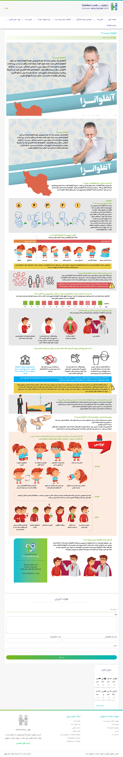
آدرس (117, 731)
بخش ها (100, 19)
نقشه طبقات (76, 731)
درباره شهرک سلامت (44, 19)
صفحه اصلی (112, 19)
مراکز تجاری (76, 727)
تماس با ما (28, 19)
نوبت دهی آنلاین (14, 19)
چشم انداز (115, 724)
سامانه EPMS (111, 25)
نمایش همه (100, 705)
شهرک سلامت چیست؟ (111, 721)
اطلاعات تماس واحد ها (63, 19)
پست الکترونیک (55, 637)
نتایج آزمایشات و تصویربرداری (70, 734)
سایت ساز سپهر (9, 753)
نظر (116, 614)
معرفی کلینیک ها (113, 727)
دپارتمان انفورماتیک (73, 738)
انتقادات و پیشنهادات (73, 741)
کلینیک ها (77, 721)
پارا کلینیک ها (75, 724)
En (5, 8)
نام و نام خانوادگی (111, 637)
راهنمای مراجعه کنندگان (84, 19)
